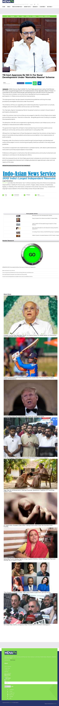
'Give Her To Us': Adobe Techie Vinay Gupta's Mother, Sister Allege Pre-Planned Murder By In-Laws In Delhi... (29, 559)
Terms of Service (7, 666)
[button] (34, 4)
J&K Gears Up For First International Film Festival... (42, 215)
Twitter (10, 691)
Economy (40, 16)
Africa (27, 16)
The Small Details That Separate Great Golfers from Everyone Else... (14, 274)
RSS (10, 698)
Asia (22, 16)
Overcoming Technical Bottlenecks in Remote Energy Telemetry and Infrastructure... (18, 272)
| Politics (33, 16)
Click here (12, 660)
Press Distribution (17, 6)
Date (4, 82)
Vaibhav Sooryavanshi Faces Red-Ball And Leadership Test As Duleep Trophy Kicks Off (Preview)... (29, 378)
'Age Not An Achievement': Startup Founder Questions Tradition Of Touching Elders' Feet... (29, 490)
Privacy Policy (7, 668)
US (5, 16)
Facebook (11, 689)
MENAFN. (10, 702)
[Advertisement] (23, 11)
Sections (49, 6)
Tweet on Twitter (28, 83)
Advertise (6, 671)
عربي (31, 4)
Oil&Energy (48, 16)
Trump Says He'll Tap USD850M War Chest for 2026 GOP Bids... (24, 416)
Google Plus (11, 693)
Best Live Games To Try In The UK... (8, 270)
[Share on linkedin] (39, 83)
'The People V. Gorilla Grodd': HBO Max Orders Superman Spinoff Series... (27, 592)
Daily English (8, 678)
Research (35, 6)
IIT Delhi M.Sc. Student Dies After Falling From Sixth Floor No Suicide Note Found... (28, 526)
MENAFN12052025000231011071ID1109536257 (16, 165)
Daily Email (11, 694)
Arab (17, 16)
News (8, 6)
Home (3, 6)
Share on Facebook (20, 83)
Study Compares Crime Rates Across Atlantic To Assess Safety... (45, 218)
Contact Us (6, 669)
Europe (12, 16)
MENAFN (5, 89)
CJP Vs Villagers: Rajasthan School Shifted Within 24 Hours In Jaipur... (26, 458)
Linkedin (11, 696)
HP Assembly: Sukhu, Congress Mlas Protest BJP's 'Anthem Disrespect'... (27, 625)
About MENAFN (7, 673)
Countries (42, 6)
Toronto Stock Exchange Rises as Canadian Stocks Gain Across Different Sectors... (17, 276)
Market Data (27, 6)
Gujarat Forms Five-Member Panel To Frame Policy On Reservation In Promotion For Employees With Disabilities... (30, 335)
